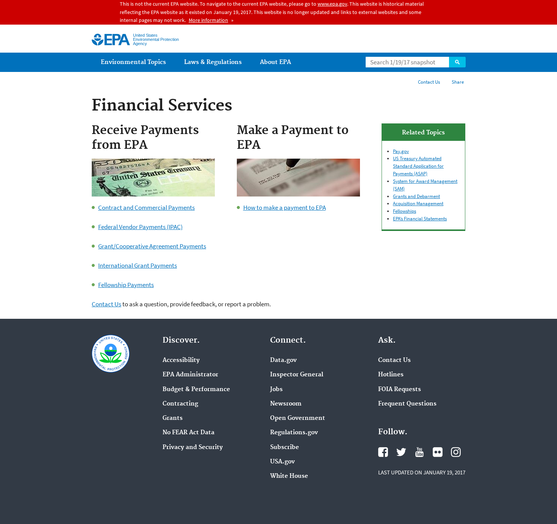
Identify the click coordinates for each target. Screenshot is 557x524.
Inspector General (296, 374)
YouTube (419, 452)
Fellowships (404, 211)
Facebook (383, 452)
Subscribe (284, 447)
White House (289, 476)
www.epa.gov (332, 3)
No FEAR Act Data (188, 432)
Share (458, 82)
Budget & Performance (196, 389)
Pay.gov (401, 151)
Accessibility (181, 360)
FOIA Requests (399, 389)
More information (208, 20)
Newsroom (286, 404)
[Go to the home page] (111, 39)
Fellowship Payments (126, 285)
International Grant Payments (137, 265)
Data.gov (283, 360)
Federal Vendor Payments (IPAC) (140, 227)
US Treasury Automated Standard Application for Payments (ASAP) (418, 166)
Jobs (276, 389)
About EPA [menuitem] (275, 62)
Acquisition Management (418, 203)
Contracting (180, 404)
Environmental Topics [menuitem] (133, 62)
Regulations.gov (294, 432)
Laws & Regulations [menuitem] (213, 62)
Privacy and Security (193, 447)
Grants (173, 418)
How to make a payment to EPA (284, 207)
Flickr (438, 452)
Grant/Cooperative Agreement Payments (152, 246)
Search (457, 62)
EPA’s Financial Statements (420, 218)
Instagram (456, 452)
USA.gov (282, 461)
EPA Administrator (190, 374)
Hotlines (391, 374)
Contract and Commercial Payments (146, 207)
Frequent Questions (407, 404)
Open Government (297, 418)
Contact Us (429, 82)
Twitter (401, 452)
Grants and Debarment (416, 196)
